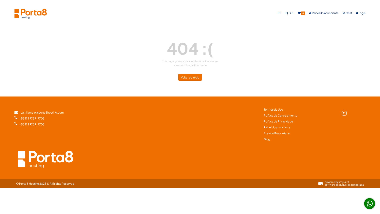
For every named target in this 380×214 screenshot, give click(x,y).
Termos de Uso (273, 109)
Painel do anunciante (277, 127)
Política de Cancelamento (280, 115)
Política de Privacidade (278, 121)
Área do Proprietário (277, 133)
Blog (267, 139)
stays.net (344, 182)
